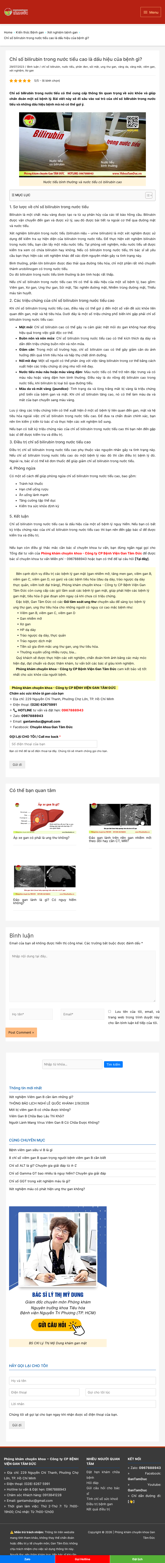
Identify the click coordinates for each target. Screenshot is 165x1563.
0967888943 (77, 559)
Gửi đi (17, 765)
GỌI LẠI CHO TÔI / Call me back (35, 737)
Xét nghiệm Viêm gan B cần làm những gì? (41, 1097)
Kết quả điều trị (98, 1509)
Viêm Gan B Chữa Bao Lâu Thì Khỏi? (36, 1116)
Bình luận (33, 66)
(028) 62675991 (43, 705)
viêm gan (149, 66)
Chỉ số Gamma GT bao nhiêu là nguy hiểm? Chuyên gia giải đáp (57, 1173)
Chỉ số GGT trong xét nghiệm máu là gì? (39, 1181)
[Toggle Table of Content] (146, 195)
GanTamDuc (137, 1479)
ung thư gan (108, 66)
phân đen (82, 66)
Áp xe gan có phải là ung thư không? (41, 838)
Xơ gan (29, 70)
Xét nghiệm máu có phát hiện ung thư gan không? (47, 1189)
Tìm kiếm (113, 1064)
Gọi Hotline (82, 1559)
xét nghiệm (16, 70)
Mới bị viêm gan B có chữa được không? (40, 1110)
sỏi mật (94, 66)
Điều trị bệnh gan (100, 1504)
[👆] (131, 1501)
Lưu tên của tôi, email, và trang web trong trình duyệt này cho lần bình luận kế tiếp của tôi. (134, 1017)
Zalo (27, 1559)
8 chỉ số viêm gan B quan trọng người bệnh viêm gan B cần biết (57, 1158)
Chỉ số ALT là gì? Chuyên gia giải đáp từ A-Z (43, 1165)
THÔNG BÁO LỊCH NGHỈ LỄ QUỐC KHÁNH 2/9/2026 (49, 1103)
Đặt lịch (137, 1559)
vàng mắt (136, 66)
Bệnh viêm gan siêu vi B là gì (31, 1150)
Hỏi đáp (93, 1483)
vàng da (123, 66)
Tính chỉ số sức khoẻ (102, 1499)
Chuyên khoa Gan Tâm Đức (51, 727)
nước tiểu (68, 66)
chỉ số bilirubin (51, 66)
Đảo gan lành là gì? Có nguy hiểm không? (44, 901)
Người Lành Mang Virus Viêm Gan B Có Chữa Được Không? (54, 1122)
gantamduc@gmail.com (41, 721)
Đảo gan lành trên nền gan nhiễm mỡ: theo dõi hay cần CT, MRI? (120, 839)
